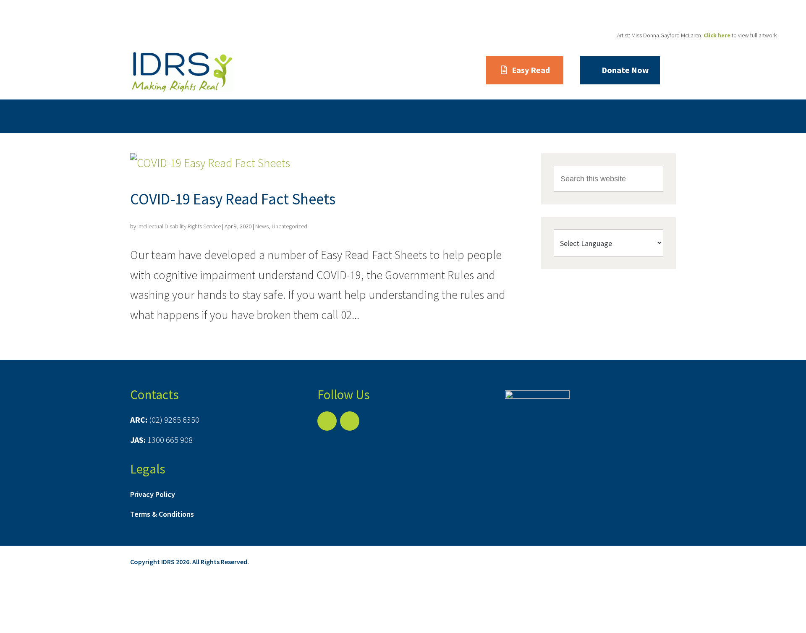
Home (141, 116)
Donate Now (625, 70)
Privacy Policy (152, 494)
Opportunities (422, 116)
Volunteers (359, 116)
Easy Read (531, 70)
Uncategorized (289, 226)
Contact (537, 116)
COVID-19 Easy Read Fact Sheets (232, 199)
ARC (217, 116)
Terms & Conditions (162, 514)
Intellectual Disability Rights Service (179, 226)
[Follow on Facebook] (327, 421)
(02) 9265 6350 (174, 419)
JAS (249, 116)
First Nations (298, 116)
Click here (717, 35)
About (180, 116)
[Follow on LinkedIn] (349, 421)
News (262, 226)
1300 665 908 (170, 439)
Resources (485, 116)
